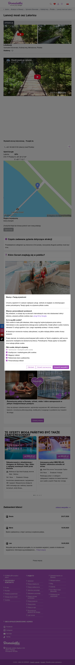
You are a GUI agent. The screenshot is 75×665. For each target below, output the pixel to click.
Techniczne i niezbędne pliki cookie (20, 350)
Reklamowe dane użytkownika (18, 358)
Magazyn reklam (14, 355)
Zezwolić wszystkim (61, 367)
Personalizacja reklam (16, 360)
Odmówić (31, 367)
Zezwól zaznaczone (44, 367)
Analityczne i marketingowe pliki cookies (22, 352)
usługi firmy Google (40, 316)
